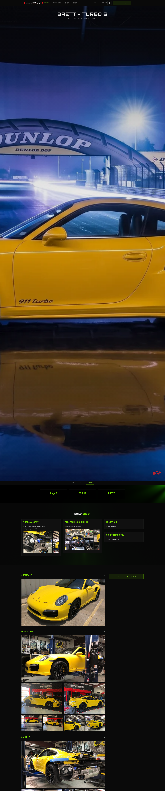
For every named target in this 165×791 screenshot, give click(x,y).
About (94, 3)
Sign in (137, 3)
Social (76, 3)
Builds (47, 3)
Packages (57, 3)
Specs (74, 482)
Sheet (82, 482)
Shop (67, 3)
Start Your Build (122, 3)
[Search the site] (109, 3)
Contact (103, 3)
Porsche (89, 10)
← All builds (78, 10)
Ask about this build (126, 576)
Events (85, 3)
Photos (90, 482)
